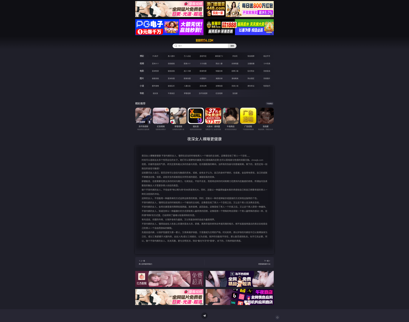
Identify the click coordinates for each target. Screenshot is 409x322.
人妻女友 (187, 86)
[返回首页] (277, 317)
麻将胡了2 (219, 56)
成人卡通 (187, 71)
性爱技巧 (266, 86)
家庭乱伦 (171, 86)
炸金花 (235, 56)
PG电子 (155, 56)
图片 (142, 78)
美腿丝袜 (219, 78)
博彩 (142, 56)
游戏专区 (203, 56)
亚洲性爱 (155, 71)
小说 (142, 85)
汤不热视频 (203, 93)
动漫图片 (203, 78)
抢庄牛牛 (266, 56)
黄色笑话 (251, 86)
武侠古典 (203, 86)
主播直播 (251, 63)
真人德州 (171, 56)
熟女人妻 (219, 63)
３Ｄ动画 (203, 63)
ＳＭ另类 (266, 63)
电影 (142, 70)
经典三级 (235, 71)
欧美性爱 (203, 71)
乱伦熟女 (251, 71)
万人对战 (187, 56)
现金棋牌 (251, 56)
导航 (142, 93)
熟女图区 (251, 78)
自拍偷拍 (171, 63)
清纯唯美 (235, 78)
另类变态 (266, 71)
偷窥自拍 (155, 78)
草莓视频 (187, 93)
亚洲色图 (171, 78)
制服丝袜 (219, 71)
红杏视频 (219, 93)
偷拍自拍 (171, 71)
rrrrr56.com (204, 40)
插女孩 (155, 93)
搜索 (232, 46)
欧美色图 (187, 78)
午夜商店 (171, 93)
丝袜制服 (235, 63)
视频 (142, 63)
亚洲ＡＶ (155, 63)
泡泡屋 (235, 93)
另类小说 (235, 86)
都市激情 (155, 86)
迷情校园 (219, 86)
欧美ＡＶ (187, 63)
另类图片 (266, 78)
